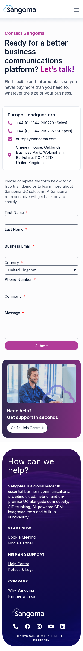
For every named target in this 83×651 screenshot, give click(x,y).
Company (14, 296)
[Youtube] (51, 626)
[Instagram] (39, 626)
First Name (15, 212)
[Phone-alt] (15, 626)
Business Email (18, 246)
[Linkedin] (62, 626)
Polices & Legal (21, 569)
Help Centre (18, 564)
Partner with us (21, 596)
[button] (76, 10)
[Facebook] (27, 626)
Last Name (14, 229)
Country (12, 262)
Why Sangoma (21, 590)
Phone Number (19, 279)
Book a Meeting (22, 537)
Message (13, 313)
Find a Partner (20, 543)
